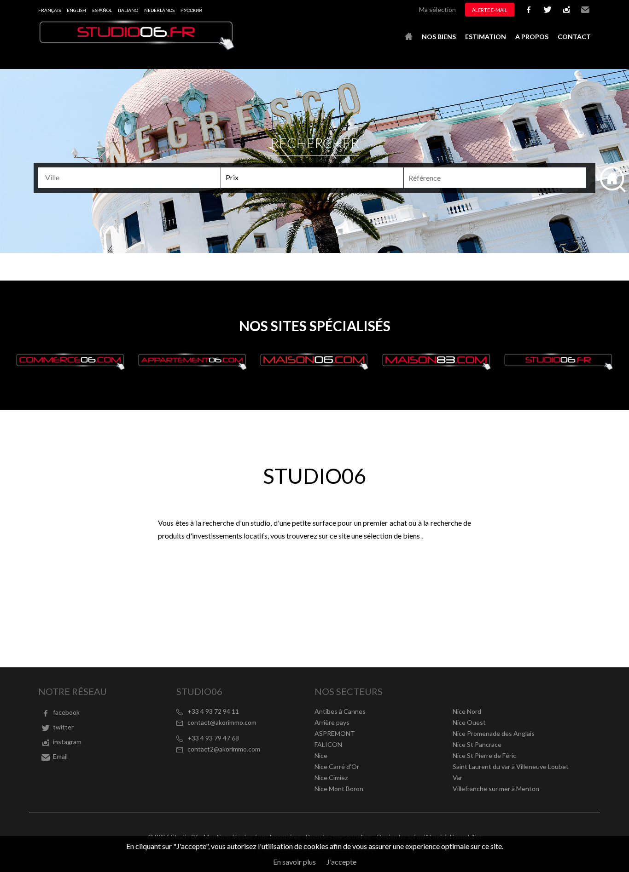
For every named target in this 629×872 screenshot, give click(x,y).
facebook (528, 9)
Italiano (128, 10)
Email (585, 9)
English (76, 10)
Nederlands (159, 10)
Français (49, 10)
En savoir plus (294, 861)
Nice (320, 755)
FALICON (328, 744)
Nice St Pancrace (477, 744)
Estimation (485, 36)
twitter (547, 9)
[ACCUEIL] (409, 37)
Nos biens (439, 36)
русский (191, 10)
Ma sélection (437, 9)
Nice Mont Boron (338, 788)
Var (457, 777)
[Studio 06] (137, 47)
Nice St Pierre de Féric (484, 755)
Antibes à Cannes (340, 711)
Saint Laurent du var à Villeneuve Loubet (511, 766)
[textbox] (133, 177)
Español (102, 10)
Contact (574, 36)
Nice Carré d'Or (336, 766)
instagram (566, 9)
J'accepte (341, 861)
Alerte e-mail (489, 10)
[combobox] (129, 177)
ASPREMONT (334, 733)
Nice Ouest (469, 722)
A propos (531, 36)
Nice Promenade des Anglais (494, 733)
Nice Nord (467, 711)
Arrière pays (331, 722)
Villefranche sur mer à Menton (496, 788)
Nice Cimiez (331, 777)
